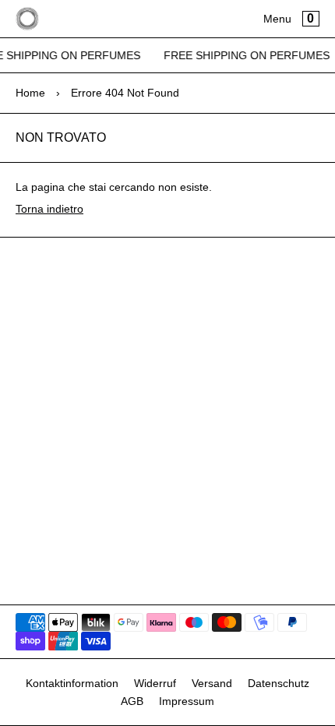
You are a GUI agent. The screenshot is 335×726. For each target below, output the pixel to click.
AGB (132, 701)
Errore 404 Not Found (125, 92)
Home (30, 92)
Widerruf (155, 683)
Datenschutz (278, 683)
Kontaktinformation (72, 683)
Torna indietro (49, 209)
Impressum (186, 701)
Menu (277, 18)
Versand (212, 683)
